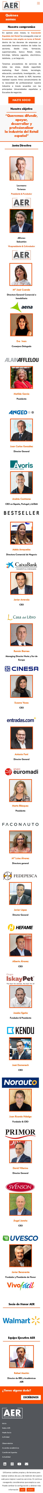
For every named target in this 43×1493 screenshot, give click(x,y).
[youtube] (19, 1464)
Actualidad (6, 1457)
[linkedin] (5, 1464)
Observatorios (7, 1443)
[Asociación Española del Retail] (11, 9)
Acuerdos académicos (10, 1448)
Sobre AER (6, 1428)
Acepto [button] (30, 1490)
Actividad (5, 1437)
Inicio (4, 1423)
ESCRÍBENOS (30, 1397)
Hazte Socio (6, 1432)
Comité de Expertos (9, 1452)
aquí (22, 1490)
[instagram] (12, 1464)
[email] (27, 1464)
